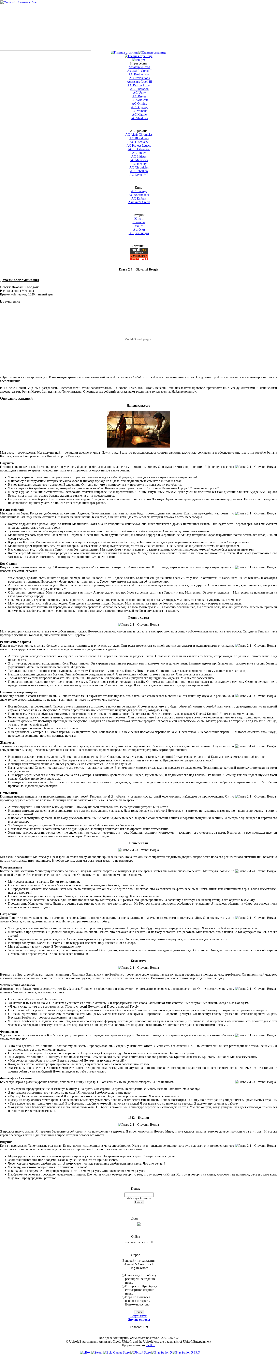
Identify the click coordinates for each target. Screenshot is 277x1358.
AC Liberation (139, 89)
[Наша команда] (138, 56)
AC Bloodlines (139, 138)
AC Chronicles (139, 167)
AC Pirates (139, 153)
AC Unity (139, 92)
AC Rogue (139, 96)
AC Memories (139, 160)
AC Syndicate (139, 100)
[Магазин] (152, 52)
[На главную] (45, 49)
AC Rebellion (139, 171)
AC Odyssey (139, 107)
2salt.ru (150, 1345)
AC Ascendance (139, 194)
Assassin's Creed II (139, 70)
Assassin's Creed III (139, 81)
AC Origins (139, 103)
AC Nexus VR (139, 174)
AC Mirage (139, 114)
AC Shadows (139, 118)
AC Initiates (139, 156)
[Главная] (124, 52)
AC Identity (139, 163)
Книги (139, 218)
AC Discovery (139, 142)
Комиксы (139, 222)
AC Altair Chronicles (138, 134)
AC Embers (139, 198)
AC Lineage (139, 191)
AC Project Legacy (139, 145)
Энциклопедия (139, 233)
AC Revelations (139, 78)
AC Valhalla (139, 111)
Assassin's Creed (139, 67)
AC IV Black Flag (139, 85)
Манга (138, 226)
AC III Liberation (139, 149)
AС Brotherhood (139, 74)
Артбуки (139, 229)
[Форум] (138, 59)
